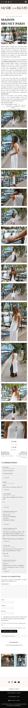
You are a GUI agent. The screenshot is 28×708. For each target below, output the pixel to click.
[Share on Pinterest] (16, 447)
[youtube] (6, 1)
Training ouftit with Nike (21, 454)
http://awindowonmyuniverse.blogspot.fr (14, 475)
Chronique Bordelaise (10, 511)
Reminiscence (20, 107)
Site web (3, 611)
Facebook (14, 696)
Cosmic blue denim (7, 454)
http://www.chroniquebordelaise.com (13, 521)
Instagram (14, 692)
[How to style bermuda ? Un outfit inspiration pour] (20, 660)
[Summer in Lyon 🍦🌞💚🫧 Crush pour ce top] (7, 660)
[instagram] (1, 1)
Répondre (6, 477)
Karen (5, 482)
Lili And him (6, 545)
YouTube (15, 700)
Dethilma (6, 467)
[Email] (8, 1)
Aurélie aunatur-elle (9, 560)
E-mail (3, 605)
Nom (3, 599)
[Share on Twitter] (14, 447)
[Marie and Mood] (14, 8)
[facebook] (12, 682)
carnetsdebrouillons (10, 528)
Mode (20, 16)
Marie (7, 16)
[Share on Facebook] (12, 447)
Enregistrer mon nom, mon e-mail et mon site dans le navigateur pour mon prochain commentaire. (14, 618)
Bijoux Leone (6, 107)
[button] (26, 1)
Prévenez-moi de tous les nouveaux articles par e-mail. (14, 627)
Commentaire (5, 584)
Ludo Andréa (7, 493)
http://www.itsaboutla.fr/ (10, 504)
